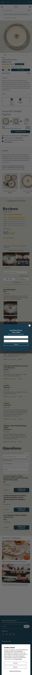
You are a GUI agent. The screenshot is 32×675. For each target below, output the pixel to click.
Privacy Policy (18, 659)
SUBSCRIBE (16, 344)
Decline (15, 667)
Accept (15, 663)
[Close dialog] (29, 325)
